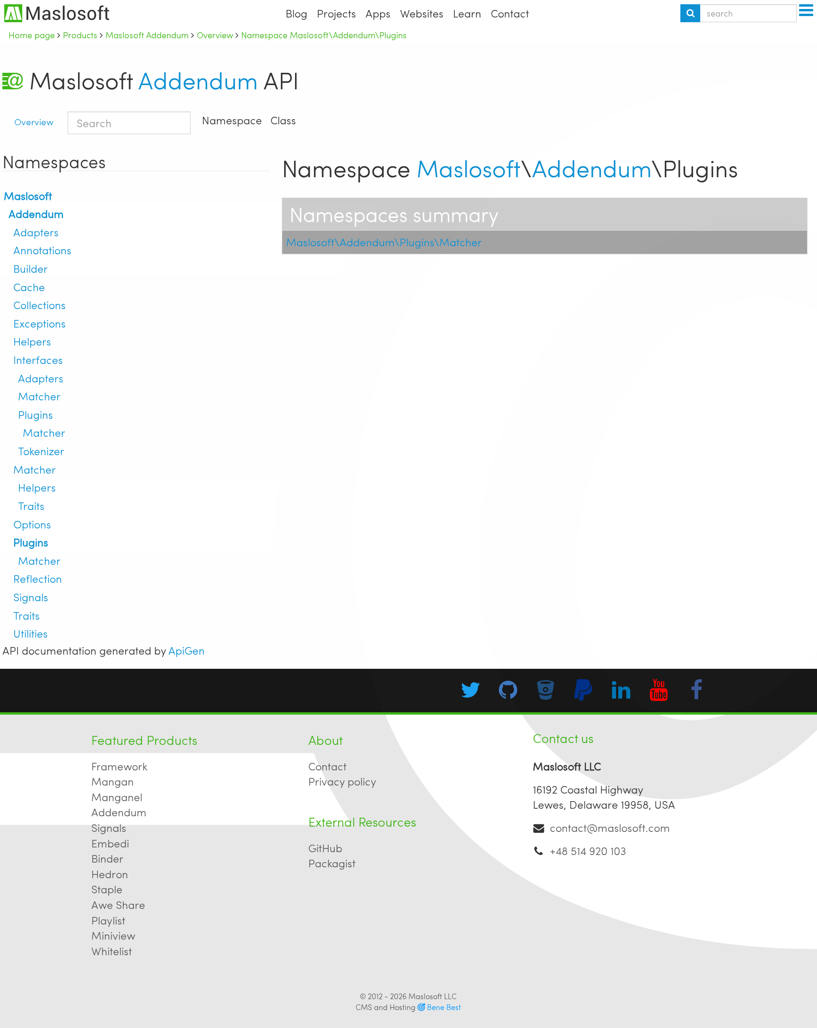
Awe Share (118, 904)
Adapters (36, 232)
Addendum (198, 80)
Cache (29, 286)
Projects (336, 13)
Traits (31, 505)
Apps (378, 13)
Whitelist (111, 950)
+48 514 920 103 (588, 850)
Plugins (35, 414)
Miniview (113, 935)
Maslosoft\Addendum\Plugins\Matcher (384, 241)
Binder (107, 858)
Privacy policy (342, 781)
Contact (510, 13)
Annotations (42, 249)
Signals (30, 596)
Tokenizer (41, 450)
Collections (39, 304)
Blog (296, 13)
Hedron (109, 873)
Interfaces (38, 359)
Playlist (108, 920)
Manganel (116, 796)
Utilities (30, 633)
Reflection (37, 578)
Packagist (332, 862)
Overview (33, 121)
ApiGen (186, 650)
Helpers (32, 341)
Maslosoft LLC (432, 996)
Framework (119, 766)
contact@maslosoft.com (610, 827)
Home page (32, 35)
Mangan (112, 781)
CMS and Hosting (408, 1007)
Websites (421, 13)
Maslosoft (28, 195)
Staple (106, 888)
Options (32, 524)
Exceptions (39, 323)
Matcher (39, 396)
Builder (30, 268)
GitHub (325, 847)
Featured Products (144, 740)
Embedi (110, 843)
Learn (467, 13)
